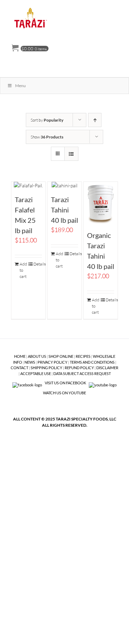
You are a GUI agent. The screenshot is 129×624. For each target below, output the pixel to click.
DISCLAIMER (107, 367)
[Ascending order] (94, 120)
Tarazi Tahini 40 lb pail (64, 209)
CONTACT (19, 367)
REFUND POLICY (79, 367)
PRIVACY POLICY (52, 362)
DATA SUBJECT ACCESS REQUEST (82, 373)
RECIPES (83, 356)
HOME (19, 356)
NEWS (29, 362)
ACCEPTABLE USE (35, 373)
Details (37, 264)
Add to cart (23, 270)
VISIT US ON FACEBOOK (65, 383)
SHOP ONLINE (61, 356)
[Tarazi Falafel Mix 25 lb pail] (28, 185)
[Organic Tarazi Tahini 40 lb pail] (101, 203)
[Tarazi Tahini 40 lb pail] (64, 185)
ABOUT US (37, 356)
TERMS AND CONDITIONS (92, 362)
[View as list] (71, 153)
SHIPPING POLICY (46, 367)
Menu (20, 85)
